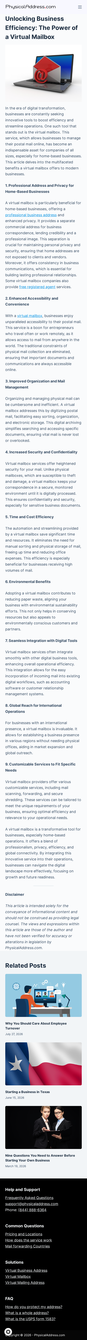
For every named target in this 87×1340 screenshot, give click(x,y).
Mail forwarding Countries (27, 1246)
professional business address (31, 215)
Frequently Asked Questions (29, 1198)
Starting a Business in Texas (27, 1092)
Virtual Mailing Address (25, 1282)
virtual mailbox (29, 316)
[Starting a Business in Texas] (43, 1063)
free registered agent (37, 287)
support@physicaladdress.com (31, 1204)
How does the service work (28, 1240)
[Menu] (80, 7)
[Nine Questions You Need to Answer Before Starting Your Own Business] (43, 1127)
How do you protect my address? (33, 1307)
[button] (8, 1332)
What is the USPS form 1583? (30, 1319)
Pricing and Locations (23, 1234)
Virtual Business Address (26, 1270)
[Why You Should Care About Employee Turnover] (43, 995)
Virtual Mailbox (18, 1276)
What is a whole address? (27, 1313)
